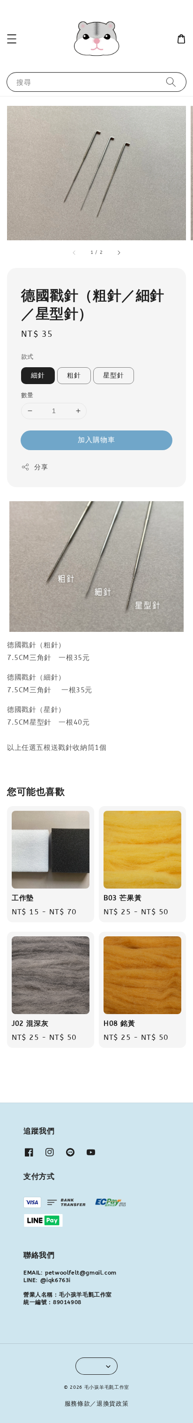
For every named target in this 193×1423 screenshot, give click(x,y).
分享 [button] (41, 467)
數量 (27, 395)
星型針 (113, 375)
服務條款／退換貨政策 (97, 1403)
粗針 (74, 375)
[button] (11, 39)
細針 (38, 375)
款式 (27, 356)
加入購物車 (96, 440)
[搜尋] (171, 82)
